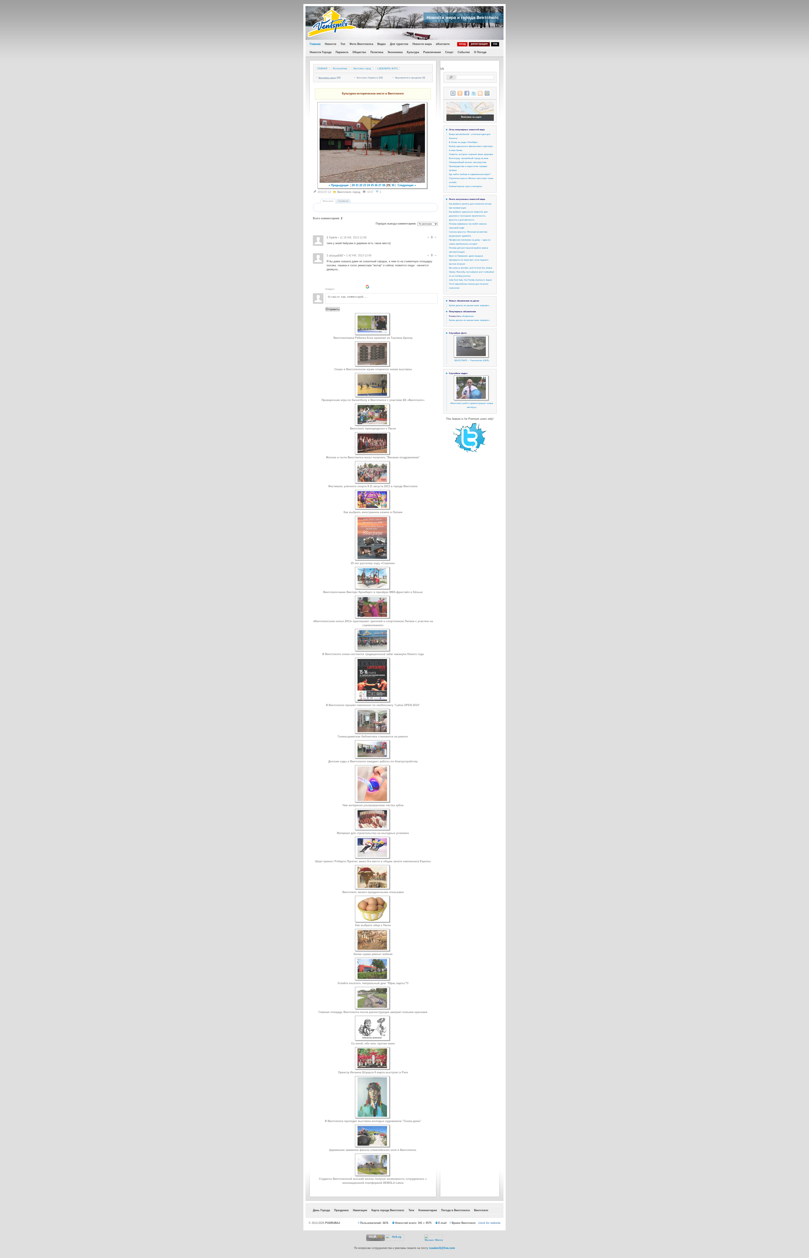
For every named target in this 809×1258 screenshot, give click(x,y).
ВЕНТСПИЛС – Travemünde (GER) (471, 360)
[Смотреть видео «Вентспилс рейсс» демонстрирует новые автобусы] (471, 398)
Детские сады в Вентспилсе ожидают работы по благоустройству (373, 761)
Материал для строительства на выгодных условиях (373, 833)
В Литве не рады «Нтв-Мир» (463, 142)
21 (357, 185)
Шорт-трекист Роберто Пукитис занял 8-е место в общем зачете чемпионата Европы (373, 861)
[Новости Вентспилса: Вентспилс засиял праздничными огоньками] (372, 886)
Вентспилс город (362, 68)
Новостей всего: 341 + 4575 (413, 1222)
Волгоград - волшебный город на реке (468, 158)
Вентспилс (481, 1210)
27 (379, 185)
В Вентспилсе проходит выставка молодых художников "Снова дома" (373, 1121)
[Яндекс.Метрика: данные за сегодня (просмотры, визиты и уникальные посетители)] (433, 1237)
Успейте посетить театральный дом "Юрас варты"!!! (373, 983)
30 (392, 185)
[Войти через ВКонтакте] (346, 287)
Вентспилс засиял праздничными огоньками (373, 892)
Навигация (360, 1210)
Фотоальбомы (340, 68)
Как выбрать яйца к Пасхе (373, 925)
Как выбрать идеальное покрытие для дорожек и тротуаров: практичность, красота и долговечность (468, 216)
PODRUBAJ (332, 1222)
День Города (321, 1210)
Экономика (395, 52)
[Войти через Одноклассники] (374, 287)
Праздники (341, 1210)
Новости (330, 44)
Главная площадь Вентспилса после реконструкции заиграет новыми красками (373, 1012)
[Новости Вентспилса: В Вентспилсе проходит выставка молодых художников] (372, 1115)
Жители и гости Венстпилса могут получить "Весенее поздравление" (373, 457)
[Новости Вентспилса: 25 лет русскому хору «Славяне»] (372, 558)
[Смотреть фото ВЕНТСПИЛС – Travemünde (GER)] (471, 355)
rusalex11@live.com (442, 1248)
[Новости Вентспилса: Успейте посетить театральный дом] (372, 977)
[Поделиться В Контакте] (452, 93)
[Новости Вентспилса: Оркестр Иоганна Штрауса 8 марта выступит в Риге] (372, 1067)
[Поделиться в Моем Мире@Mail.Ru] (487, 93)
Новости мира (422, 44)
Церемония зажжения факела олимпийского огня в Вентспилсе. (373, 1150)
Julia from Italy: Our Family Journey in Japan (470, 280)
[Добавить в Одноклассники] (459, 93)
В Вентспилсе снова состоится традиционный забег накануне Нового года (373, 654)
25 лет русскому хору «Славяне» (373, 563)
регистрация (479, 43)
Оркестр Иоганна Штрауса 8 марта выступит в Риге (373, 1072)
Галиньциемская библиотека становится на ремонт (373, 736)
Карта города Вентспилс (387, 1210)
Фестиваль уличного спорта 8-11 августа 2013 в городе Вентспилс (373, 486)
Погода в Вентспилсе (455, 1210)
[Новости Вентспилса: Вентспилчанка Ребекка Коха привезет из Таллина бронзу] (372, 332)
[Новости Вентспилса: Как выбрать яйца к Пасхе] (372, 920)
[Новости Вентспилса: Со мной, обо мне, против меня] (372, 1038)
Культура (413, 52)
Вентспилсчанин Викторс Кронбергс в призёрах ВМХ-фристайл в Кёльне (373, 592)
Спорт (449, 52)
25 (372, 185)
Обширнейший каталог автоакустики (467, 162)
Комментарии (427, 1210)
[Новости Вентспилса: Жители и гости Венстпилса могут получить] (372, 452)
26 (376, 185)
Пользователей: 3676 (374, 1222)
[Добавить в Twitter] (473, 93)
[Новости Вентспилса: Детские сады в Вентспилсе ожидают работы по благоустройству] (372, 756)
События (464, 52)
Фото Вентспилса (361, 44)
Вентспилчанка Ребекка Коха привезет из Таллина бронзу (373, 337)
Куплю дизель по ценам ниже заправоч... (470, 305)
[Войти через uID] (339, 287)
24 (368, 185)
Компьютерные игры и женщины (465, 186)
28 (383, 185)
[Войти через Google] (367, 287)
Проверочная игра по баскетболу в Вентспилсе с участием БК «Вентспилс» (373, 400)
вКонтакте (443, 44)
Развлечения (432, 52)
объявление (468, 316)
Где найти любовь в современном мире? (470, 174)
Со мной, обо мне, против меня (373, 1043)
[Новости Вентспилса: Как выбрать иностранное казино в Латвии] (372, 507)
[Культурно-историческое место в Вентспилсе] (372, 143)
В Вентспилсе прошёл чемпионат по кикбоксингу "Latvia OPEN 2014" (373, 705)
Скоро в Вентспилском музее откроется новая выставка (373, 369)
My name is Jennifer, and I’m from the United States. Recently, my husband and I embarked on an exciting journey (471, 272)
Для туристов (399, 44)
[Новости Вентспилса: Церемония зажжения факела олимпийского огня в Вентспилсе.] (372, 1144)
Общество (359, 52)
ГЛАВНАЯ (322, 68)
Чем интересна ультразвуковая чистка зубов (372, 805)
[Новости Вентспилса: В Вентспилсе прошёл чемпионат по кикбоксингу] (372, 699)
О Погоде (480, 52)
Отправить (332, 309)
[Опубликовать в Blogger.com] (480, 93)
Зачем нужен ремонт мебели (372, 954)
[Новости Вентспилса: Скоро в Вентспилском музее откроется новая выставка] (372, 364)
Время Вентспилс (464, 1222)
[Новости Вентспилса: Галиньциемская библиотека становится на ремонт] (372, 731)
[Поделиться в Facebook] (466, 93)
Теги (411, 1210)
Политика (376, 52)
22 (360, 185)
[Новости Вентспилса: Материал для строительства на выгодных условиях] (372, 827)
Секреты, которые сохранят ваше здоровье (471, 154)
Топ (342, 44)
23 (364, 185)
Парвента (342, 52)
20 (353, 185)
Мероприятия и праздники (408, 78)
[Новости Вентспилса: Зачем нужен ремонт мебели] (372, 948)
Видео (381, 44)
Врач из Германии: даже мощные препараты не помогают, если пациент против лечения (469, 260)
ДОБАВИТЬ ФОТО (387, 68)
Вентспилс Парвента (367, 78)
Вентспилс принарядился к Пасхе (373, 428)
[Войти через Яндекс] (360, 287)
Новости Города (320, 52)
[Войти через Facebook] (353, 287)
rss (495, 43)
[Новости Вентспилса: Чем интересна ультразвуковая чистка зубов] (372, 800)
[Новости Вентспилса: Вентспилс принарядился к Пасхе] (372, 423)
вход (462, 43)
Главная (315, 44)
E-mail (442, 1222)
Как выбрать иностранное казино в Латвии (373, 512)
